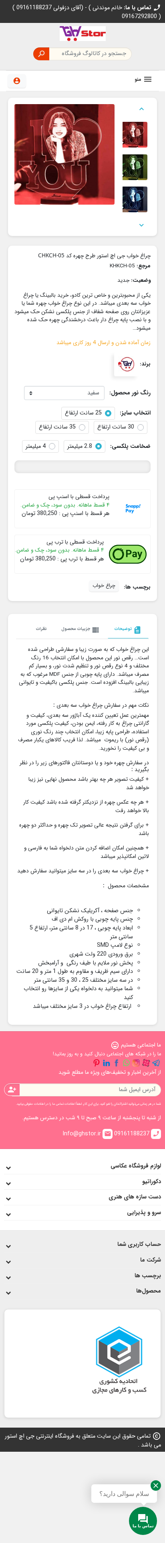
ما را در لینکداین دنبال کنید (106, 1063)
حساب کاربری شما (139, 1244)
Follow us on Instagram (136, 1063)
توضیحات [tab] (128, 630)
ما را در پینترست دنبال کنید (96, 1063)
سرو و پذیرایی (144, 1212)
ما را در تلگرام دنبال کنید (156, 1063)
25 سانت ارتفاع (83, 413)
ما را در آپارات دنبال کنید (146, 1063)
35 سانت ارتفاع (57, 427)
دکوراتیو (151, 1181)
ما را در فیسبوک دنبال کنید (116, 1063)
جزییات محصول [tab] (80, 630)
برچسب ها (148, 1275)
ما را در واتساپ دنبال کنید (126, 1063)
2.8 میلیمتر (79, 446)
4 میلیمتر (36, 446)
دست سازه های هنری (135, 1197)
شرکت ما (150, 1260)
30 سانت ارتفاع (115, 427)
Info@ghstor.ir (86, 1134)
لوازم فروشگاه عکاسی (136, 1166)
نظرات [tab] (41, 629)
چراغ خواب (104, 586)
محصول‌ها (148, 1291)
